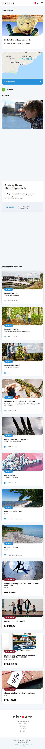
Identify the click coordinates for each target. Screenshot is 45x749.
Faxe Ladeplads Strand (13, 511)
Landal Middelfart (11, 329)
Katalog (22, 726)
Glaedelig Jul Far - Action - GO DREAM (19, 693)
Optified (22, 746)
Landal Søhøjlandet (12, 365)
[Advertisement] (22, 154)
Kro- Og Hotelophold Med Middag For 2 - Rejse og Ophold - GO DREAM (20, 656)
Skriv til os (22, 728)
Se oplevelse (10, 579)
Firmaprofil (22, 724)
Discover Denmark (22, 721)
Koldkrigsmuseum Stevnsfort (16, 439)
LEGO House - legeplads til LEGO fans (19, 401)
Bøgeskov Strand (11, 548)
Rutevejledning (9, 81)
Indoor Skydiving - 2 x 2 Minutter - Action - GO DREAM (21, 584)
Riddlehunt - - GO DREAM (14, 621)
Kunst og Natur (10, 475)
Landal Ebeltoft (10, 293)
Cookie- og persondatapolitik (23, 744)
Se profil (8, 289)
